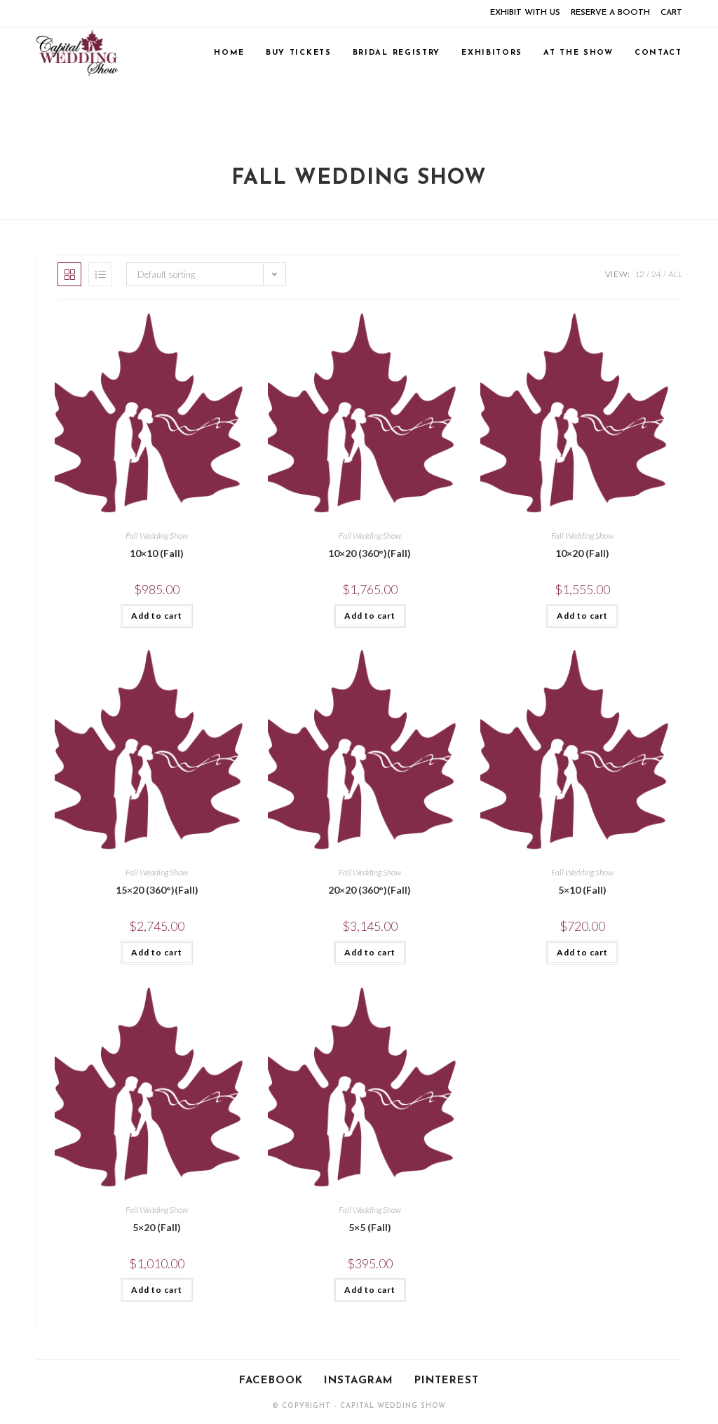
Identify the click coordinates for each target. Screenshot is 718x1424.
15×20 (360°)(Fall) (157, 890)
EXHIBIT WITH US (525, 12)
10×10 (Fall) (157, 553)
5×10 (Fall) (582, 890)
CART (671, 12)
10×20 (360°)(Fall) (369, 553)
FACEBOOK (271, 1381)
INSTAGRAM (358, 1381)
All (675, 274)
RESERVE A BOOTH (610, 12)
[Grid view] (69, 274)
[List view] (100, 274)
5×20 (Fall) (157, 1227)
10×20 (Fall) (582, 553)
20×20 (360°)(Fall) (369, 890)
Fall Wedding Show (157, 535)
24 (656, 274)
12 (639, 274)
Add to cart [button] (156, 615)
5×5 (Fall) (369, 1227)
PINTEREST (446, 1381)
